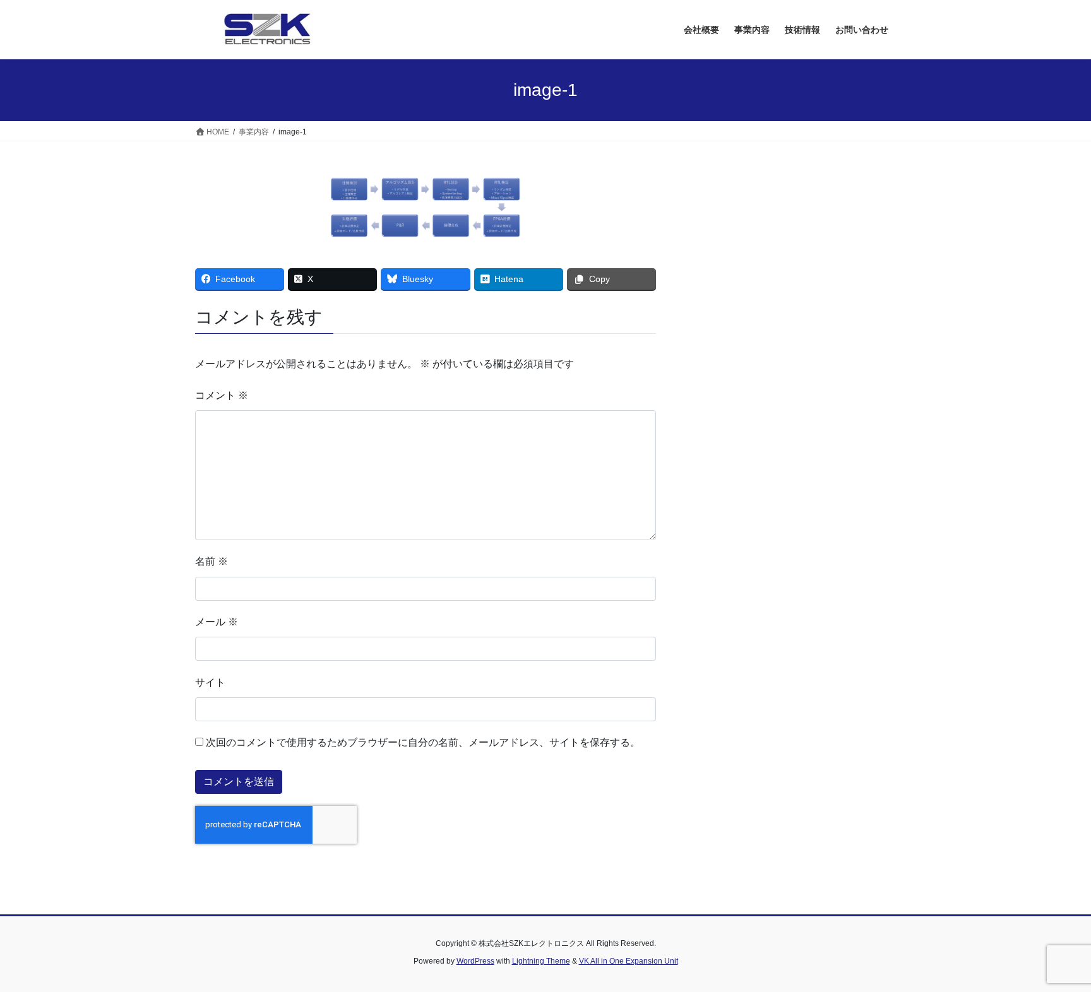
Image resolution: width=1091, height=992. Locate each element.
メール (216, 622)
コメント (221, 395)
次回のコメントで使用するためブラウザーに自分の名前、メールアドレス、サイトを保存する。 (423, 742)
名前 (211, 561)
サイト (210, 682)
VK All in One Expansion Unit (628, 961)
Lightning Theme (541, 961)
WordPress (475, 961)
